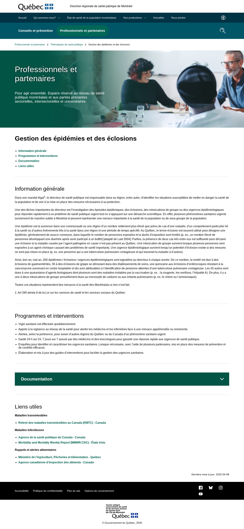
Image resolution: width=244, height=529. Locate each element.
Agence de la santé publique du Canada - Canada (51, 437)
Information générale (32, 150)
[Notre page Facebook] (201, 487)
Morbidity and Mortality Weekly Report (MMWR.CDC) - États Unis (61, 442)
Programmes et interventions (38, 155)
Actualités (158, 17)
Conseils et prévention (35, 30)
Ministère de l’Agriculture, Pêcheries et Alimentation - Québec (59, 457)
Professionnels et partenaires (82, 30)
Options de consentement (99, 490)
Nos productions (133, 17)
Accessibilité (22, 490)
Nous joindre (178, 17)
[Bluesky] (211, 487)
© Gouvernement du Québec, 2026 (122, 522)
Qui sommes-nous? (45, 17)
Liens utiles (26, 166)
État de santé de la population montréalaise (91, 17)
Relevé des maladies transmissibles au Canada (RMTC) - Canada (62, 422)
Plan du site (73, 490)
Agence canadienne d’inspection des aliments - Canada (56, 462)
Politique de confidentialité (48, 490)
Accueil (22, 17)
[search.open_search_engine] (222, 30)
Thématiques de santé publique (67, 44)
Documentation (28, 160)
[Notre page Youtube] (201, 493)
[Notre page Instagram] (221, 487)
